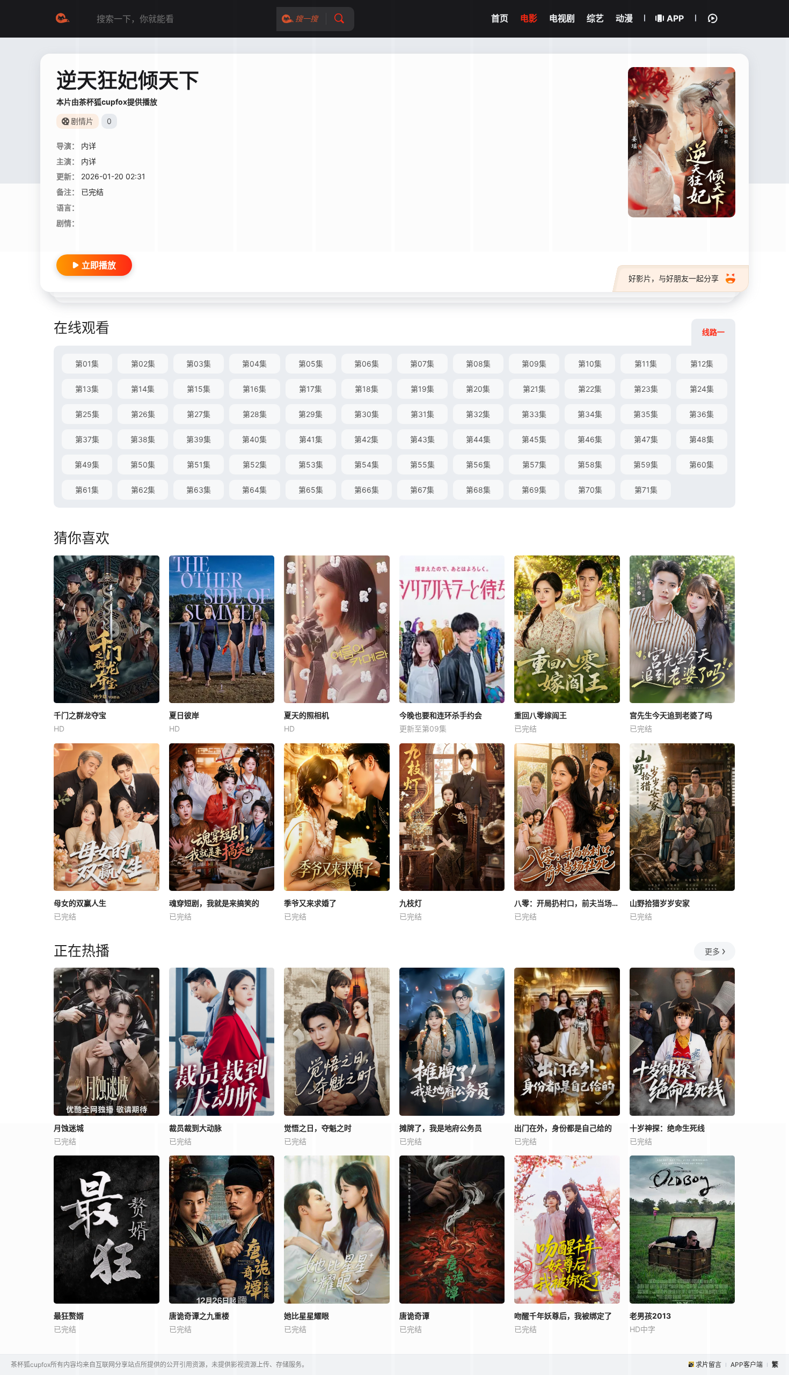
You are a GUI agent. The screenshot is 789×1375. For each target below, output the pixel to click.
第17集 (310, 388)
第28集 (255, 414)
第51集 (198, 464)
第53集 (310, 464)
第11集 (645, 363)
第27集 (198, 414)
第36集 (701, 414)
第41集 (311, 439)
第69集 (534, 489)
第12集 (701, 363)
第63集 (198, 489)
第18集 (366, 388)
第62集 (143, 489)
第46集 (590, 439)
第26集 (143, 414)
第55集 (422, 464)
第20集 (478, 388)
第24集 (702, 388)
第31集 (422, 414)
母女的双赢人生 (80, 903)
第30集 (366, 414)
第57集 (534, 464)
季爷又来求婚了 (310, 903)
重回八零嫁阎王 (540, 715)
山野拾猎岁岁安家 (660, 903)
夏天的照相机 (306, 715)
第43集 (422, 439)
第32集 (478, 414)
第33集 (534, 414)
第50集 (142, 464)
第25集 (87, 414)
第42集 (366, 439)
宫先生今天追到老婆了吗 (671, 715)
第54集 (366, 464)
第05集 (310, 363)
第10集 (590, 363)
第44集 (478, 439)
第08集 (478, 363)
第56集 (478, 464)
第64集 (254, 489)
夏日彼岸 (184, 715)
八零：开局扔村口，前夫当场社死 (567, 903)
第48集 (701, 439)
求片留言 (708, 1365)
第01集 (87, 363)
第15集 (198, 388)
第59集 (645, 464)
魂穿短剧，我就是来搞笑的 (214, 903)
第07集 (422, 363)
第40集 (254, 439)
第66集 (366, 489)
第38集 (142, 439)
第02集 (143, 363)
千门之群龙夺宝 (80, 715)
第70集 (590, 489)
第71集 (646, 489)
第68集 (478, 489)
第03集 (198, 363)
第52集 (255, 464)
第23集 (646, 388)
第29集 (310, 414)
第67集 (422, 489)
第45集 (534, 439)
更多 (712, 951)
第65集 (310, 489)
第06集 (366, 363)
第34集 (590, 414)
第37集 (87, 439)
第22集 (590, 388)
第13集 (87, 388)
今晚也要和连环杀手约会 (440, 715)
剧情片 (82, 121)
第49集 (87, 464)
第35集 (645, 414)
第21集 (534, 388)
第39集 (198, 439)
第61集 (87, 489)
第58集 (590, 464)
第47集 (646, 439)
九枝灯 (410, 903)
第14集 (143, 388)
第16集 (254, 388)
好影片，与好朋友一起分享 (674, 278)
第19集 (422, 388)
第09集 (534, 363)
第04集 (254, 363)
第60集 (701, 464)
